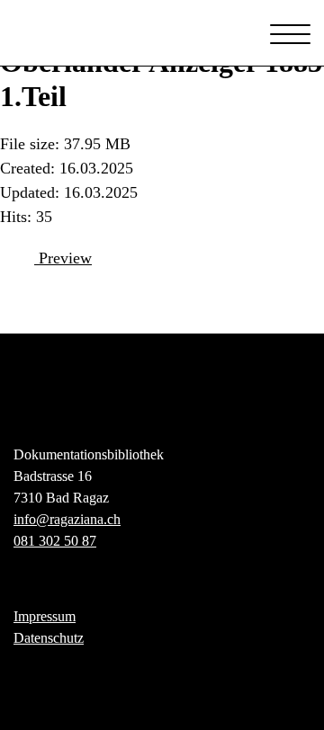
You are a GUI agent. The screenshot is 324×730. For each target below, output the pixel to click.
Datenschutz (49, 637)
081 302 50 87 (55, 540)
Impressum (45, 616)
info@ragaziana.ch (67, 519)
